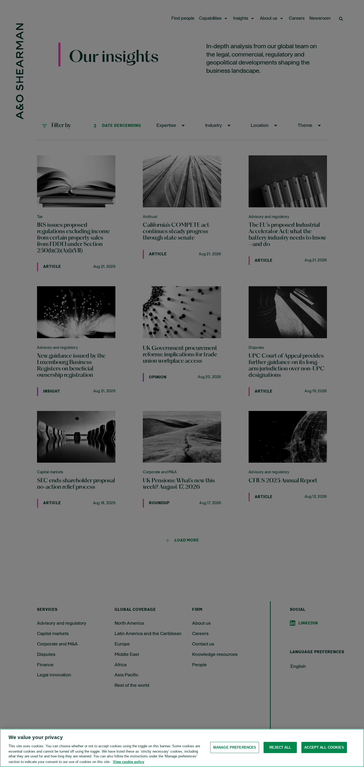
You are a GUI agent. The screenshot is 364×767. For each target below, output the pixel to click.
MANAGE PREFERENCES (234, 747)
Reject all (280, 747)
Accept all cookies (324, 747)
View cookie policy (128, 762)
